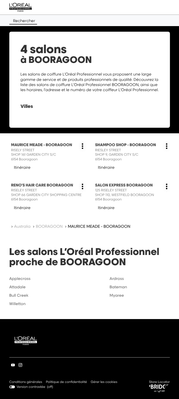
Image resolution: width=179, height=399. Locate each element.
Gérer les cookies (104, 382)
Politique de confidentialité (66, 382)
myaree (117, 295)
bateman (118, 287)
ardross (117, 278)
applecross (20, 278)
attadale (17, 287)
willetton (17, 303)
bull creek (18, 295)
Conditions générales (25, 382)
